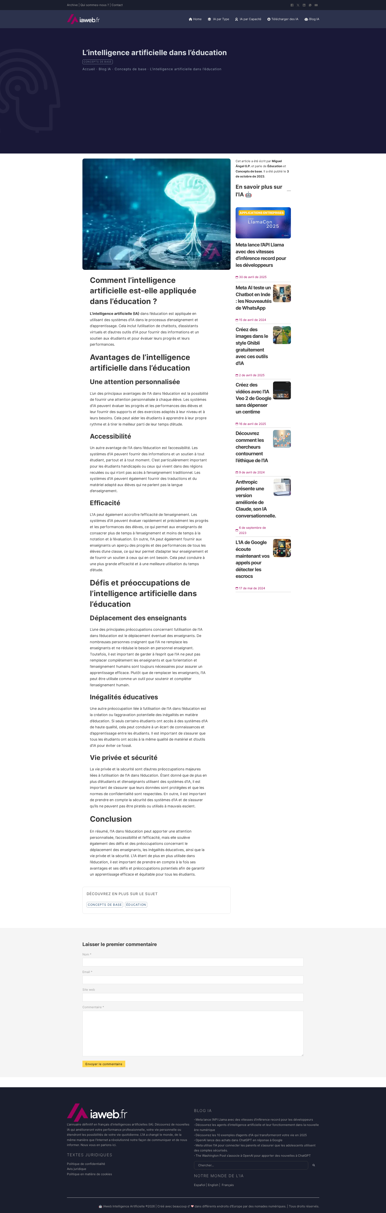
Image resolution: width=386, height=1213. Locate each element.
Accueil (88, 69)
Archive (72, 5)
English (213, 1185)
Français (227, 1185)
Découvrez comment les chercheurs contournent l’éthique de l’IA (252, 446)
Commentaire (93, 1007)
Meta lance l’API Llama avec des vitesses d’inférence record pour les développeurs (254, 1119)
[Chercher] (313, 1165)
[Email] (316, 5)
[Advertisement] (193, 104)
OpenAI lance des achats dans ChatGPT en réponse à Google (239, 1140)
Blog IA (105, 69)
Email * (87, 972)
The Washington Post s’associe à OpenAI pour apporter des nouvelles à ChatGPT (253, 1155)
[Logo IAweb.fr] (83, 19)
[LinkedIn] (304, 5)
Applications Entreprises (262, 213)
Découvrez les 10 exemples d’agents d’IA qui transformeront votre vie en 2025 (251, 1135)
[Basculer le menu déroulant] (209, 19)
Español (199, 1185)
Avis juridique (76, 1169)
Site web (88, 989)
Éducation (136, 905)
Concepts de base (98, 61)
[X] (298, 5)
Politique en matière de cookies (89, 1174)
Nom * (86, 954)
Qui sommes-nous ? (94, 5)
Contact (117, 5)
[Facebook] (292, 5)
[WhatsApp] (310, 5)
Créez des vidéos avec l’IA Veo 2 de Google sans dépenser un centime (253, 398)
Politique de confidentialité (86, 1164)
